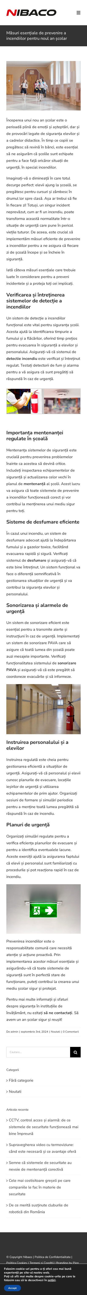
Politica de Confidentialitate (53, 1257)
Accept (12, 1288)
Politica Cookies (16, 1263)
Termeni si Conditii (42, 1263)
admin (14, 1032)
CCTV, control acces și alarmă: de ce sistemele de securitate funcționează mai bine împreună (43, 1127)
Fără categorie (21, 1080)
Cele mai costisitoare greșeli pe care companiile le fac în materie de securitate (40, 1187)
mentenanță (34, 483)
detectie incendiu (21, 358)
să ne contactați (58, 1012)
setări (52, 1280)
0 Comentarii (71, 1032)
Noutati (55, 1032)
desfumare (36, 560)
